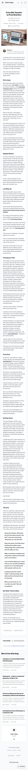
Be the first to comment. (19, 646)
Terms (19, 750)
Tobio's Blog (9, 3)
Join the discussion (19, 641)
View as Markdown (15, 26)
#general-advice (18, 630)
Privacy (14, 750)
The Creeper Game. (16, 219)
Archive (9, 750)
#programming (8, 630)
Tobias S (9, 50)
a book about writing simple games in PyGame (14, 211)
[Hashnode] (14, 739)
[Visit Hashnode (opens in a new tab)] (14, 762)
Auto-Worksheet (13, 334)
